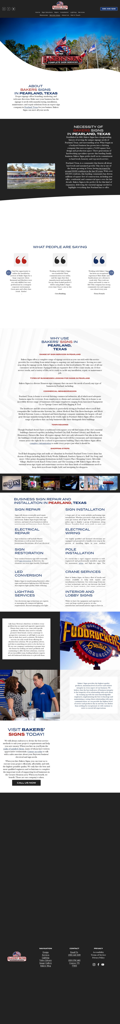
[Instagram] (3, 8)
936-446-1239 (109, 9)
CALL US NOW (26, 782)
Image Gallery (45, 963)
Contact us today (34, 752)
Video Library (45, 960)
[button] (93, 99)
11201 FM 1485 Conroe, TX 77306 (74, 963)
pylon (81, 563)
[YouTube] (13, 8)
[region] (60, 273)
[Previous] (8, 272)
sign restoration (25, 561)
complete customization (40, 443)
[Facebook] (8, 8)
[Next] (111, 272)
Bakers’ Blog (45, 966)
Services (45, 955)
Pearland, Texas (31, 107)
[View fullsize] (11, 483)
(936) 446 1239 (74, 955)
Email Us (74, 952)
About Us (65, 15)
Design (46, 952)
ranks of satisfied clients (13, 749)
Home (37, 12)
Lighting (45, 958)
